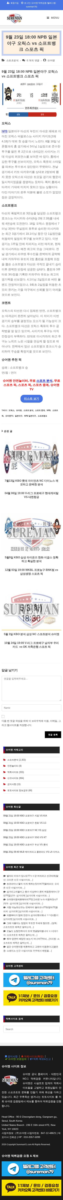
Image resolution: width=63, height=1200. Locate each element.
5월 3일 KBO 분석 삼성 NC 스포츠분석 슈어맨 (31, 634)
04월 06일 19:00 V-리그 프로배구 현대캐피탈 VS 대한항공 (31, 495)
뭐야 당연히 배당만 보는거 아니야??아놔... (28, 939)
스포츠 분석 (44, 380)
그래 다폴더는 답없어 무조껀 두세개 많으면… (29, 923)
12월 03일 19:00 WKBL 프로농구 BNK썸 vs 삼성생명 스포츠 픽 (31, 571)
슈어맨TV (9, 416)
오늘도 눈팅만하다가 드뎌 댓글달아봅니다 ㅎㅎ (30, 931)
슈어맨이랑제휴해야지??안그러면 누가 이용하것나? (32, 899)
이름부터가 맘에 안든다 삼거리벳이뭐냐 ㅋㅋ (29, 915)
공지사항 (11, 784)
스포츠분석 (12, 60)
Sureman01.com (23, 1144)
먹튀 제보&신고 (42, 1059)
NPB (4, 131)
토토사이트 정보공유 (17, 790)
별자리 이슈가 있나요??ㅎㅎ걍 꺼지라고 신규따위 (31, 876)
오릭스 (11, 410)
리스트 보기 (31, 398)
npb (49, 410)
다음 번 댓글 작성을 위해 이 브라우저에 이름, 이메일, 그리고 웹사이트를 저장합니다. (31, 723)
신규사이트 (12, 778)
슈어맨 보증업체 (17, 1059)
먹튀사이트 (12, 772)
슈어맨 (51, 60)
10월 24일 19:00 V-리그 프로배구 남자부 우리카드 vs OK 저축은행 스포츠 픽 (31, 644)
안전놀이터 (12, 766)
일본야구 (18, 416)
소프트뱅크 (42, 416)
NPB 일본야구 (30, 416)
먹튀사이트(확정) (34, 1056)
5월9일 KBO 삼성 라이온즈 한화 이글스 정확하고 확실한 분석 (31, 559)
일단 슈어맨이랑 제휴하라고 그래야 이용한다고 (30, 946)
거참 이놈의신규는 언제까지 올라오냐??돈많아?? (31, 907)
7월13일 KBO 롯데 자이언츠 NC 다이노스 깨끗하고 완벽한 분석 (31, 482)
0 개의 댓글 (33, 60)
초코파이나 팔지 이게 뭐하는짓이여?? (25, 884)
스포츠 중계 (40, 410)
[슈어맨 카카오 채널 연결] (31, 997)
